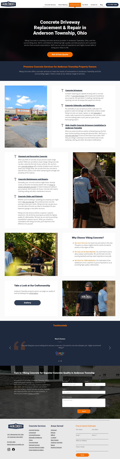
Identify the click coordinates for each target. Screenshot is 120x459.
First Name (79, 429)
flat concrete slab (28, 202)
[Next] (110, 348)
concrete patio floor (71, 136)
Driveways (37, 435)
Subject (64, 389)
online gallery (33, 293)
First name (65, 381)
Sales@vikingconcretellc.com (15, 444)
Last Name (95, 429)
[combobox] (92, 443)
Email (87, 381)
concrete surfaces (27, 166)
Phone (94, 435)
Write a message (67, 397)
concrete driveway (78, 96)
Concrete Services (34, 430)
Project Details (80, 447)
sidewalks (97, 113)
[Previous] (10, 348)
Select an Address (81, 440)
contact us (31, 394)
